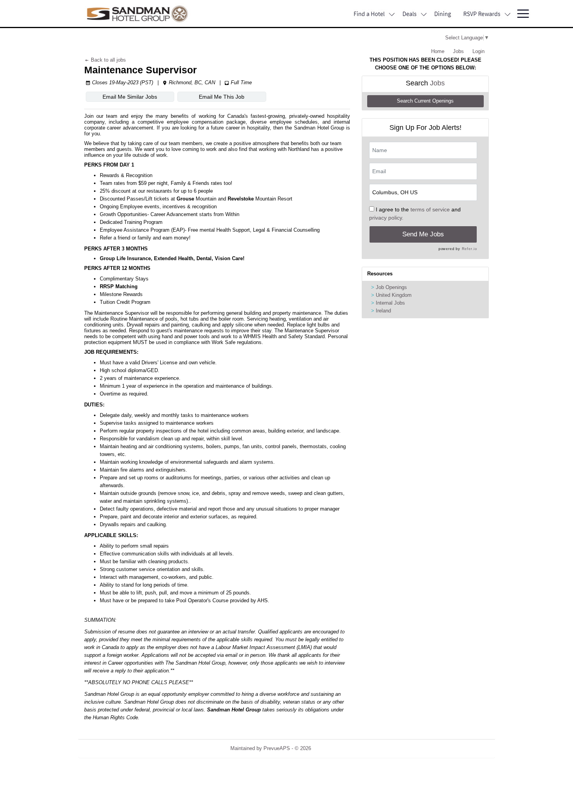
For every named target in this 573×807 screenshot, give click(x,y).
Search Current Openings (425, 101)
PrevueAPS (277, 748)
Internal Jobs (390, 303)
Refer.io (469, 249)
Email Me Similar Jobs (130, 97)
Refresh (334, 748)
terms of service (430, 209)
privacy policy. (386, 218)
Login (478, 51)
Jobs (458, 51)
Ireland (383, 311)
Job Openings (391, 287)
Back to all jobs (107, 60)
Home (437, 51)
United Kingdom (394, 295)
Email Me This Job (221, 97)
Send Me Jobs (423, 234)
